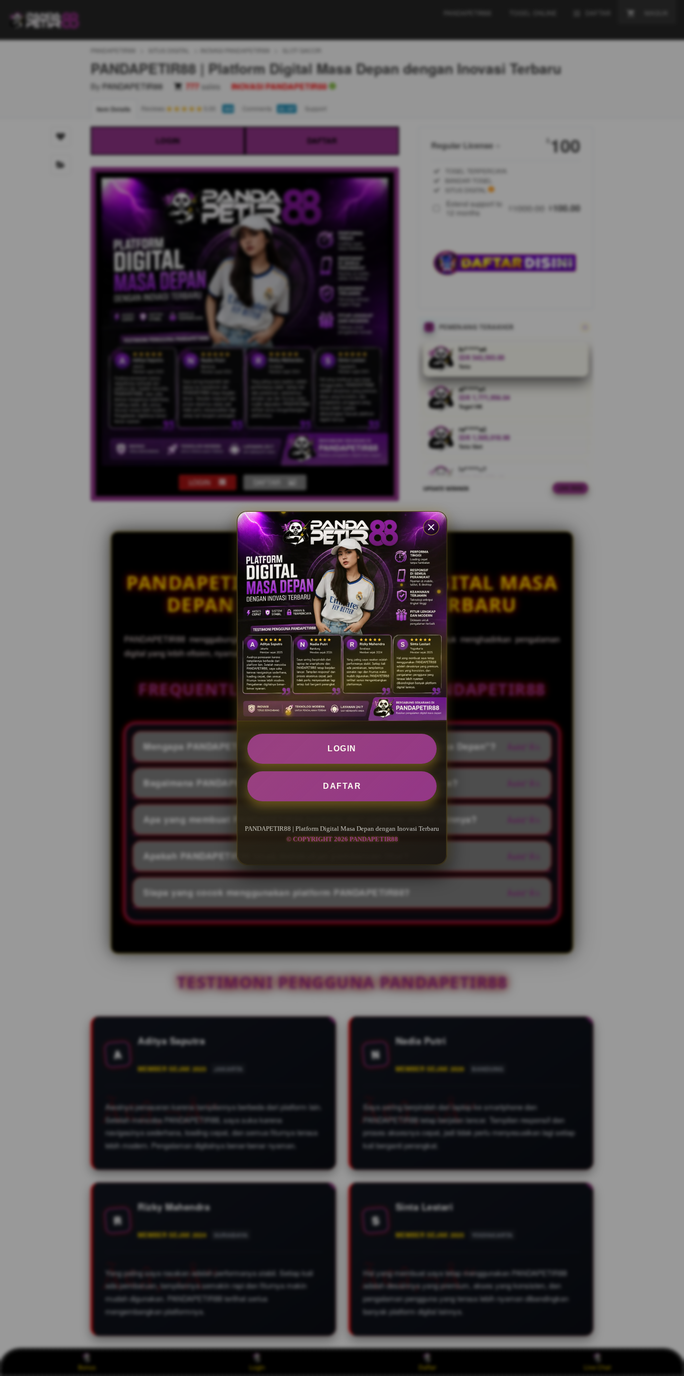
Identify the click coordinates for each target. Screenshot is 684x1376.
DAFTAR (342, 786)
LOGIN (342, 748)
